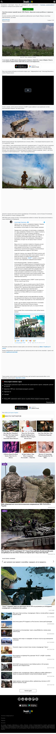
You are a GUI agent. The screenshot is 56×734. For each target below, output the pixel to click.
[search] (1, 1)
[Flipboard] (33, 699)
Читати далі (28, 690)
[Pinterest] (36, 699)
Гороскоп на (7, 391)
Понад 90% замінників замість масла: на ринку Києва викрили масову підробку (26, 399)
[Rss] (19, 699)
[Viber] (26, 699)
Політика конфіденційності (7, 715)
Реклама (3, 718)
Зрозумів (28, 9)
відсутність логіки (20, 378)
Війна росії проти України (11, 412)
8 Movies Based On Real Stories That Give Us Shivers (11, 456)
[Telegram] (22, 699)
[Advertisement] (28, 201)
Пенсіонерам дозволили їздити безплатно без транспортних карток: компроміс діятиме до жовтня (28, 385)
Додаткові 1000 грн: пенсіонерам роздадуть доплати (19, 389)
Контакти (3, 722)
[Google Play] (32, 705)
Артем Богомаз (6, 19)
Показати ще (49, 402)
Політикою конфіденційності (47, 4)
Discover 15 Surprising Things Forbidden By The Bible (45, 456)
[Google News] (29, 699)
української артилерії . (12, 352)
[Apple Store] (23, 705)
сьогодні (6, 394)
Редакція (3, 720)
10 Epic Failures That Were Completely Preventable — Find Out (28, 456)
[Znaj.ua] (28, 1)
